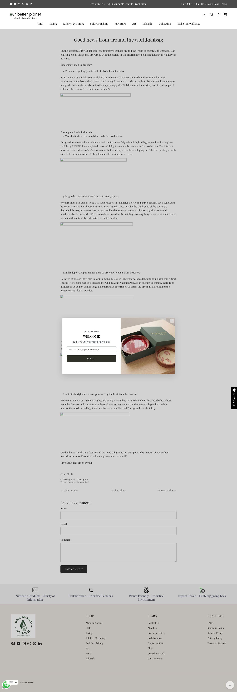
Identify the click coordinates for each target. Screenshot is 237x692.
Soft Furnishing (99, 23)
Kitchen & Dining (73, 23)
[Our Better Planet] (25, 15)
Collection (165, 23)
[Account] (203, 14)
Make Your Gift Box (189, 23)
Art (134, 23)
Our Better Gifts (190, 3)
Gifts (40, 23)
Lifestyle (147, 23)
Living (53, 23)
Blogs (224, 3)
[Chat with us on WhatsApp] (6, 688)
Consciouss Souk (210, 3)
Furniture (120, 23)
